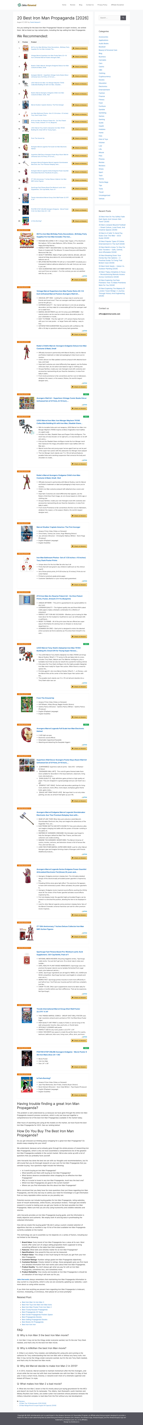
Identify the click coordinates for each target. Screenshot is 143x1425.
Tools (101, 189)
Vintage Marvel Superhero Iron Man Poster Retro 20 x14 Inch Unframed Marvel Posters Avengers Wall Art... (60, 292)
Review (72, 5)
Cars (100, 63)
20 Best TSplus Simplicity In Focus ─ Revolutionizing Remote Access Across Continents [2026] (112, 274)
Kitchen (102, 143)
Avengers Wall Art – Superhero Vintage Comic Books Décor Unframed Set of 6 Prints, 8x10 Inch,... (62, 399)
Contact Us (90, 5)
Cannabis (102, 60)
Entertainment (104, 90)
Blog (80, 5)
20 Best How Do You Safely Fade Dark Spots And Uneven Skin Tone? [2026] (112, 219)
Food (101, 103)
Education (103, 83)
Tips (100, 185)
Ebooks (101, 80)
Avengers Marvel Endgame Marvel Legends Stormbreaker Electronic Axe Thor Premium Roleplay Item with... (61, 813)
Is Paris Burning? (36, 221)
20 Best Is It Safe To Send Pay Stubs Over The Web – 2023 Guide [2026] (110, 235)
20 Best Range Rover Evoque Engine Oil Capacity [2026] (37, 1405)
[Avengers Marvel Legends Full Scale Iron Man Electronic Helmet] (25, 147)
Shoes (101, 169)
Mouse (101, 152)
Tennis (101, 179)
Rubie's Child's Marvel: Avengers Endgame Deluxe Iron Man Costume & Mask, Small (62, 347)
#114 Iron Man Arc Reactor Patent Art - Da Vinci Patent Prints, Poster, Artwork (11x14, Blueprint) (59, 597)
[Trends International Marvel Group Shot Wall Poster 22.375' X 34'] (25, 198)
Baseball (102, 47)
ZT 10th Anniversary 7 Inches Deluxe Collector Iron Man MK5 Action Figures (60, 927)
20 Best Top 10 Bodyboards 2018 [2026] (32, 1403)
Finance (102, 96)
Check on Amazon (80, 48)
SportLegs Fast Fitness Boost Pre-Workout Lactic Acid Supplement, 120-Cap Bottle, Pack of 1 (60, 953)
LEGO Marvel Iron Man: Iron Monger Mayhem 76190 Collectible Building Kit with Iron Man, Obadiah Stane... (59, 421)
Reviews (22, 1401)
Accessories (103, 37)
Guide (101, 123)
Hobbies (102, 129)
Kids (100, 136)
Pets (100, 156)
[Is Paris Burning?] (25, 221)
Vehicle (101, 199)
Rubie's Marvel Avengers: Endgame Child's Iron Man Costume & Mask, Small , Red (58, 476)
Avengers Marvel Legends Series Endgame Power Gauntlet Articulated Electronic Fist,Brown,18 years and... (61, 870)
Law (100, 146)
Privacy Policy (102, 5)
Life (100, 149)
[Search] (123, 18)
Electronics (103, 86)
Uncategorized (104, 195)
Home (64, 5)
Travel (101, 192)
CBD (100, 70)
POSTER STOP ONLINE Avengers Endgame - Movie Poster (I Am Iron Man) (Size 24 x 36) (62, 1053)
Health (101, 126)
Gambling (102, 113)
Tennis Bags (103, 182)
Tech (101, 176)
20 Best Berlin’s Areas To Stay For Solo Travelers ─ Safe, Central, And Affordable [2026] (112, 249)
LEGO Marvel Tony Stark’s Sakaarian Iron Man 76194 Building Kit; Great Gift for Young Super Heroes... (59, 649)
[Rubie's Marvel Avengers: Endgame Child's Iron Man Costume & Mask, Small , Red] (25, 94)
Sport (101, 172)
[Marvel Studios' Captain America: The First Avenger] (25, 105)
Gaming (102, 119)
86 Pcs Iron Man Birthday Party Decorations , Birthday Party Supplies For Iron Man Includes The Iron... (62, 235)
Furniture (102, 106)
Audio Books (104, 43)
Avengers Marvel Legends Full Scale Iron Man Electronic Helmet (60, 729)
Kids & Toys (103, 139)
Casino (101, 67)
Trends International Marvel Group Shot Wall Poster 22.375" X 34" (58, 1010)
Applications (103, 40)
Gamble (102, 109)
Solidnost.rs (75, 1422)
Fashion (102, 93)
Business (102, 57)
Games (101, 116)
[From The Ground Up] (25, 138)
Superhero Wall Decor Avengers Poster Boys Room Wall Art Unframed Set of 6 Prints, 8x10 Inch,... (62, 761)
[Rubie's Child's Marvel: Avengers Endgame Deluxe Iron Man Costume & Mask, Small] (25, 66)
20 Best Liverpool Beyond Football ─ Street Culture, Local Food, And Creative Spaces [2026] (112, 227)
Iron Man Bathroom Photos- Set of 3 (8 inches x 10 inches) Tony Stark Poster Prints (61, 559)
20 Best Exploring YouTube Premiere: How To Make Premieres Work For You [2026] (112, 282)
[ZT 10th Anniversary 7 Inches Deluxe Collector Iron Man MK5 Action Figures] (25, 180)
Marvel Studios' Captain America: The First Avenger (47, 105)
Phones (102, 159)
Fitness (101, 100)
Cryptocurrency (105, 76)
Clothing (102, 73)
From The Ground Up (37, 138)
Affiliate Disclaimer (117, 5)
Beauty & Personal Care (108, 50)
